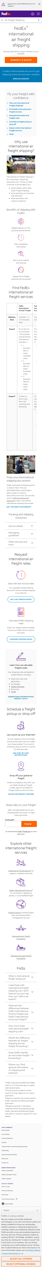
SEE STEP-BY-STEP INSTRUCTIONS (21, 754)
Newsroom (5, 1158)
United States (8, 1204)
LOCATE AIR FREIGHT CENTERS (21, 794)
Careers (4, 1142)
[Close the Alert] (39, 4)
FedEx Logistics (6, 1178)
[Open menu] (38, 20)
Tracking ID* (9, 820)
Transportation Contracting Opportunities (14, 1146)
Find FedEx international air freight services (20, 110)
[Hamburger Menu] (38, 12)
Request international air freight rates (19, 116)
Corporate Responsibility (9, 1154)
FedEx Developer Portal (9, 1174)
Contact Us (5, 1162)
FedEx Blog (5, 1150)
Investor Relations (7, 1138)
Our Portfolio (6, 1134)
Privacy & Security (7, 1190)
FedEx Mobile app (24, 831)
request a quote (21, 60)
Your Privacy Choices (8, 1199)
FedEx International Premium (20, 890)
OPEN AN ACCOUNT (21, 79)
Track (28, 824)
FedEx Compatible (7, 1170)
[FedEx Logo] (7, 14)
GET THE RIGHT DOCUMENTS (19, 507)
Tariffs (13, 692)
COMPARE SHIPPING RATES (21, 639)
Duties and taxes (17, 686)
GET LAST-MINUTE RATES (21, 599)
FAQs (11, 134)
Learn (10, 4)
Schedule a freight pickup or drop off (20, 122)
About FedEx (6, 1130)
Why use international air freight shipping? (19, 104)
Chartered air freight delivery (19, 871)
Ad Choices (5, 1194)
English (6, 1210)
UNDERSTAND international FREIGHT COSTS (21, 698)
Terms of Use (6, 1186)
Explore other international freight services (20, 129)
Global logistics (14, 912)
